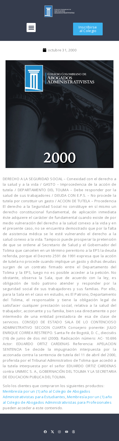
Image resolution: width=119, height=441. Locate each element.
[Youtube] (66, 431)
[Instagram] (59, 431)
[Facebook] (45, 431)
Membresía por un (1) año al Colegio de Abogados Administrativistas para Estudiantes (46, 394)
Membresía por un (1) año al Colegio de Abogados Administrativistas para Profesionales (57, 399)
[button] (31, 27)
